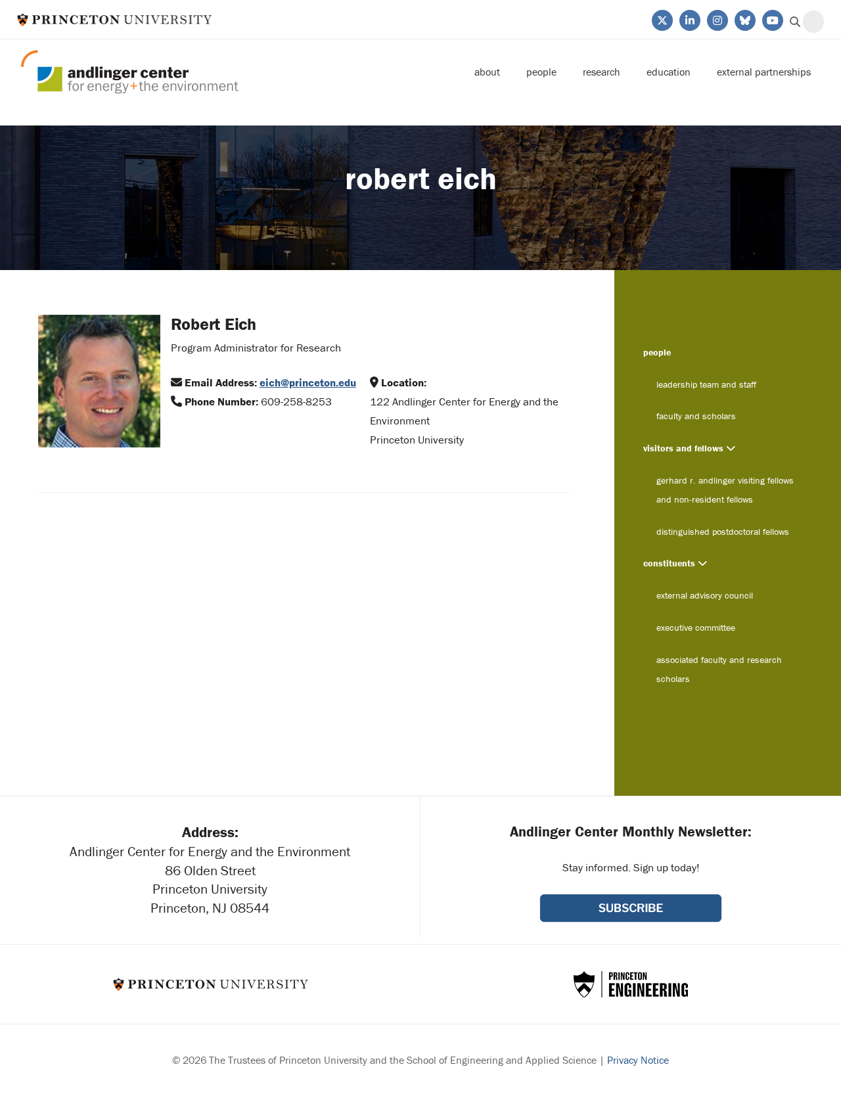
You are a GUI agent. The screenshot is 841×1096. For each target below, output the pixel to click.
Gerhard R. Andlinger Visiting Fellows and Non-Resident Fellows (725, 489)
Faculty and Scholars (696, 416)
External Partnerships (764, 71)
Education (669, 71)
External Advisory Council (704, 595)
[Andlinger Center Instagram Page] (716, 19)
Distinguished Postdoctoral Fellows (722, 531)
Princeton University (114, 19)
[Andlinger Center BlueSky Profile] (744, 19)
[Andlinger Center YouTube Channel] (771, 19)
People (541, 71)
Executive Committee (695, 627)
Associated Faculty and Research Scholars (719, 669)
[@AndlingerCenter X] (661, 19)
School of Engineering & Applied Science (630, 984)
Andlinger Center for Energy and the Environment (130, 71)
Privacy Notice (638, 1059)
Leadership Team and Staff (706, 384)
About (487, 71)
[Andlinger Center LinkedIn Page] (688, 19)
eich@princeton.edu (308, 382)
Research (601, 71)
